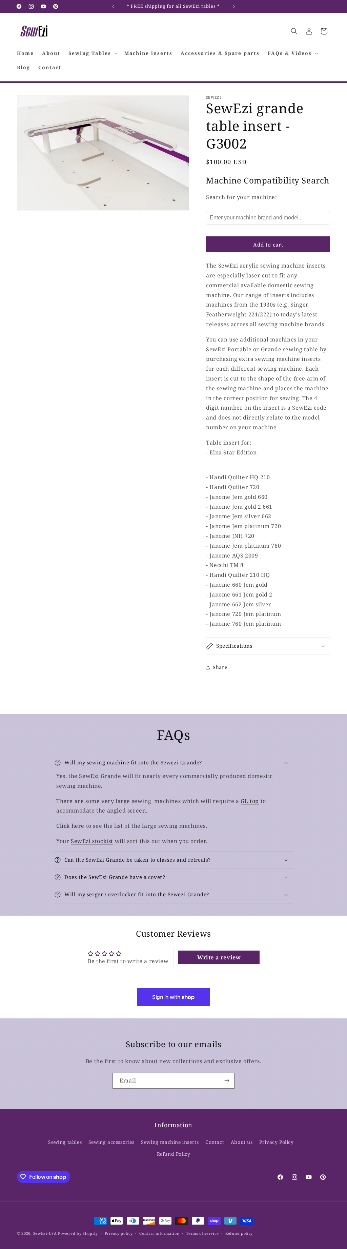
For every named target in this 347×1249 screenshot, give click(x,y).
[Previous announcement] (113, 6)
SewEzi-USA (45, 1233)
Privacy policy (119, 1233)
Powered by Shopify (78, 1233)
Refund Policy (173, 1154)
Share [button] (220, 667)
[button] (92, 53)
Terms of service (202, 1233)
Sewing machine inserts (170, 1142)
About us (242, 1142)
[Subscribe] (226, 1081)
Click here (70, 826)
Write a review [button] (219, 957)
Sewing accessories (111, 1142)
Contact (214, 1142)
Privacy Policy (276, 1142)
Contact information (159, 1233)
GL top (250, 801)
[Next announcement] (233, 6)
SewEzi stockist (92, 841)
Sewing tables (65, 1142)
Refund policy (239, 1233)
